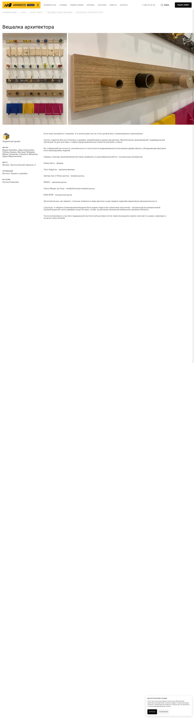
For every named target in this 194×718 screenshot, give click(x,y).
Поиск (166, 5)
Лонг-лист (36, 12)
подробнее (163, 712)
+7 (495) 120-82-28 (148, 5)
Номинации (9, 12)
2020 (23, 12)
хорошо (152, 712)
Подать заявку (183, 5)
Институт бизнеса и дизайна (14, 173)
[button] (4, 79)
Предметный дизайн (59, 12)
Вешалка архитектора (89, 12)
